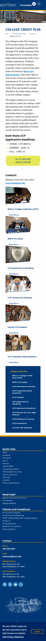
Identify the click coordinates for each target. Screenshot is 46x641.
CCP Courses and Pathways (20, 297)
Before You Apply (15, 238)
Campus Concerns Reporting (13, 515)
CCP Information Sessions (24, 386)
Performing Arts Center (11, 482)
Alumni (5, 460)
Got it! (37, 631)
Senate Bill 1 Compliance (11, 526)
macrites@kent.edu (15, 183)
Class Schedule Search (10, 469)
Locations (6, 480)
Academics (6, 455)
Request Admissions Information (14, 497)
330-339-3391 (8, 548)
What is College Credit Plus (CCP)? (23, 208)
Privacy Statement (9, 523)
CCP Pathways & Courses (23, 419)
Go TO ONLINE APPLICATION (23, 161)
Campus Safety (7, 466)
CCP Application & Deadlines (21, 267)
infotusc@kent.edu (11, 556)
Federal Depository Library (12, 471)
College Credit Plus (18, 371)
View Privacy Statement (13, 636)
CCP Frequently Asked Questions (22, 356)
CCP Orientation (19, 423)
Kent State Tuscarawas (19, 33)
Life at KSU (6, 477)
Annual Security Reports (11, 512)
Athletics (5, 463)
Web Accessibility (8, 529)
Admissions (32, 33)
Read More (14, 215)
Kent (7, 33)
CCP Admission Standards (24, 408)
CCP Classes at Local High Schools (24, 413)
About (4, 452)
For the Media (7, 500)
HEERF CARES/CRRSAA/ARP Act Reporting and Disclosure (19, 519)
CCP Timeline (18, 397)
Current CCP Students (17, 326)
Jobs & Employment (9, 474)
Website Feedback (9, 503)
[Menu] (38, 4)
